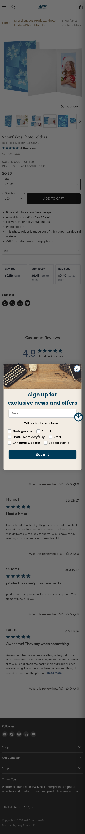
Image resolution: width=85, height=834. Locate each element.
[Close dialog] (77, 369)
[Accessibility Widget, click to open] (78, 417)
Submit (42, 454)
